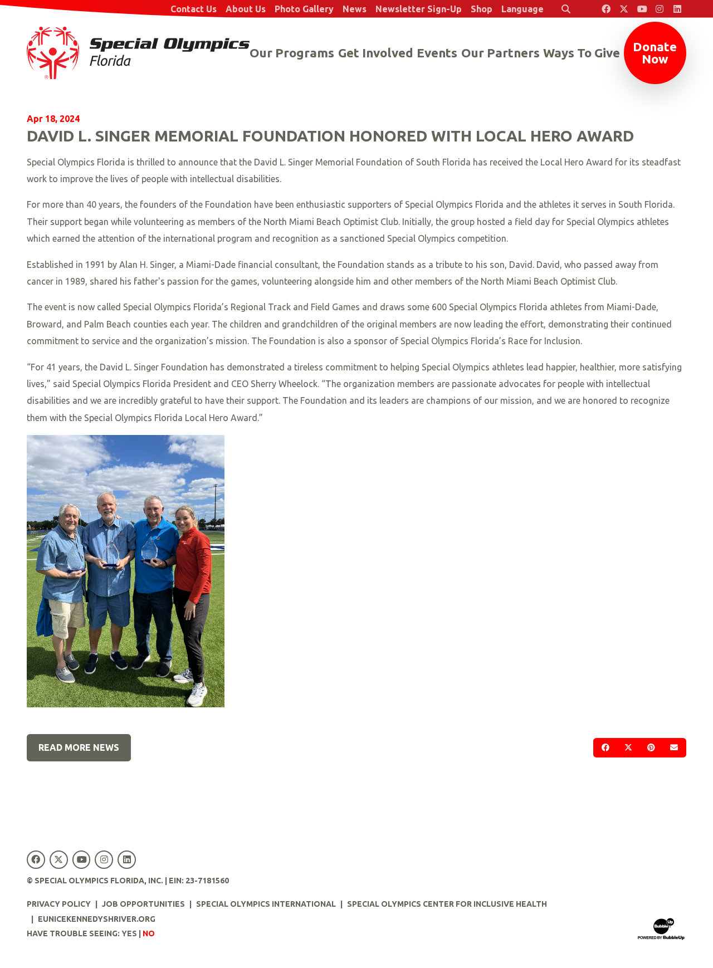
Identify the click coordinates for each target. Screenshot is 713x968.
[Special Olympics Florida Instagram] (659, 9)
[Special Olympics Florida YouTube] (642, 9)
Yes (129, 933)
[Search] (566, 9)
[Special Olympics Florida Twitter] (624, 9)
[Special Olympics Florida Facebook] (606, 9)
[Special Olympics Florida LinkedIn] (677, 9)
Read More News (78, 747)
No (149, 933)
